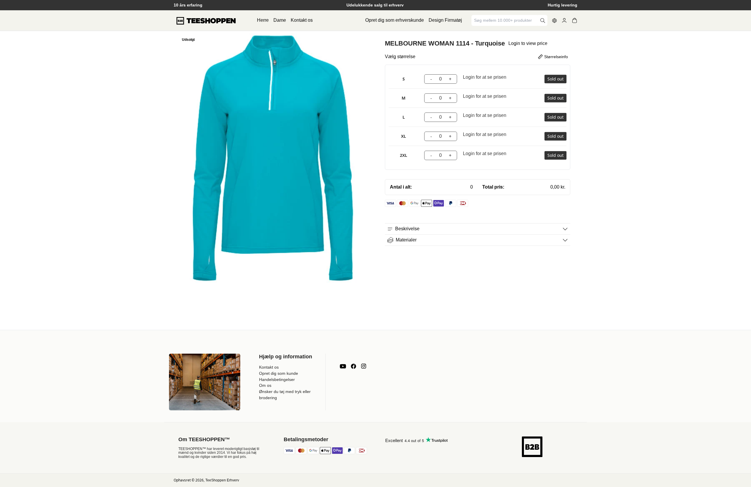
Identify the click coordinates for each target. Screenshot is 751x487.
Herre (263, 20)
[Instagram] (363, 366)
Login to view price (527, 43)
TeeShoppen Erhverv (222, 480)
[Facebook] (353, 366)
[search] (542, 20)
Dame (279, 20)
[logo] (206, 21)
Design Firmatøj (445, 20)
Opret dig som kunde (278, 373)
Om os (265, 385)
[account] (564, 20)
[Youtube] (343, 366)
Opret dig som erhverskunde (394, 20)
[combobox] (505, 20)
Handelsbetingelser (277, 379)
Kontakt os (302, 20)
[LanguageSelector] (554, 20)
